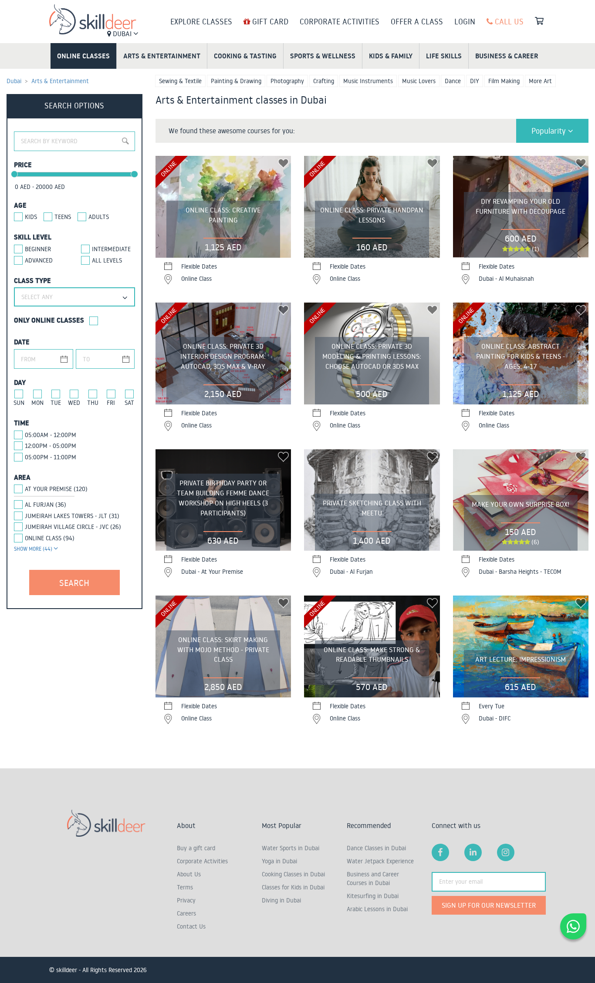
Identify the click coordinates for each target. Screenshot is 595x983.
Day (20, 382)
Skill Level (32, 237)
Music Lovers (419, 81)
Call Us (508, 21)
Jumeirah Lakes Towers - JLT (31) (72, 516)
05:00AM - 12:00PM (50, 435)
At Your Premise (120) (56, 489)
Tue (56, 403)
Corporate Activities (339, 21)
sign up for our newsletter (489, 905)
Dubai (122, 33)
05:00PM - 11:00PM (50, 457)
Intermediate (111, 249)
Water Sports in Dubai (290, 848)
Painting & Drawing (236, 81)
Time (21, 423)
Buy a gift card (196, 848)
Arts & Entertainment (161, 56)
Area (22, 477)
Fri (111, 403)
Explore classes (201, 21)
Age (20, 205)
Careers (186, 913)
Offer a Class (417, 21)
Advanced (39, 260)
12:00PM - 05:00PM (50, 446)
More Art (540, 81)
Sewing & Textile (180, 81)
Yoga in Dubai (279, 861)
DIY (474, 81)
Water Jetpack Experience (380, 861)
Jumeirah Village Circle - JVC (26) (73, 527)
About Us (189, 874)
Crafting (323, 81)
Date (22, 342)
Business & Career (506, 56)
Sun (19, 403)
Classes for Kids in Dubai (293, 887)
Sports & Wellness (322, 56)
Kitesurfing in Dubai (373, 896)
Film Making (504, 81)
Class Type (32, 280)
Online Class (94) (49, 538)
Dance (453, 81)
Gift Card (269, 21)
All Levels (107, 260)
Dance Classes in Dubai (376, 848)
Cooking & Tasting (245, 56)
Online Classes (83, 56)
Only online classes (49, 320)
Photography (287, 81)
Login (464, 21)
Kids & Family (390, 56)
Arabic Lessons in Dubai (377, 909)
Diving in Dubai (281, 900)
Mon (37, 403)
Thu (92, 403)
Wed (74, 403)
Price (23, 164)
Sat (129, 403)
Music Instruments (368, 81)
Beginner (38, 249)
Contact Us (191, 926)
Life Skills (444, 56)
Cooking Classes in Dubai (293, 874)
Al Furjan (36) (45, 504)
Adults (98, 217)
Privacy (186, 900)
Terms (185, 887)
